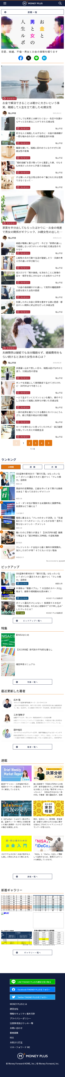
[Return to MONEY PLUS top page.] (32, 3)
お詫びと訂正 (16, 1042)
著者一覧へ (32, 747)
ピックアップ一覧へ (32, 620)
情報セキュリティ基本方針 (22, 1013)
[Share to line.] (36, 58)
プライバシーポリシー (20, 1018)
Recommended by (52, 561)
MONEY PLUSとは (18, 1004)
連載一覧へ (32, 876)
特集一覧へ (32, 682)
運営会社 (14, 1008)
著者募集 (14, 1032)
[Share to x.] (28, 58)
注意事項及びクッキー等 (21, 1023)
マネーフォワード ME (20, 1047)
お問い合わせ (16, 1027)
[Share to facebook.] (20, 58)
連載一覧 (32, 12)
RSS (12, 1037)
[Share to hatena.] (44, 58)
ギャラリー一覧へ (32, 952)
